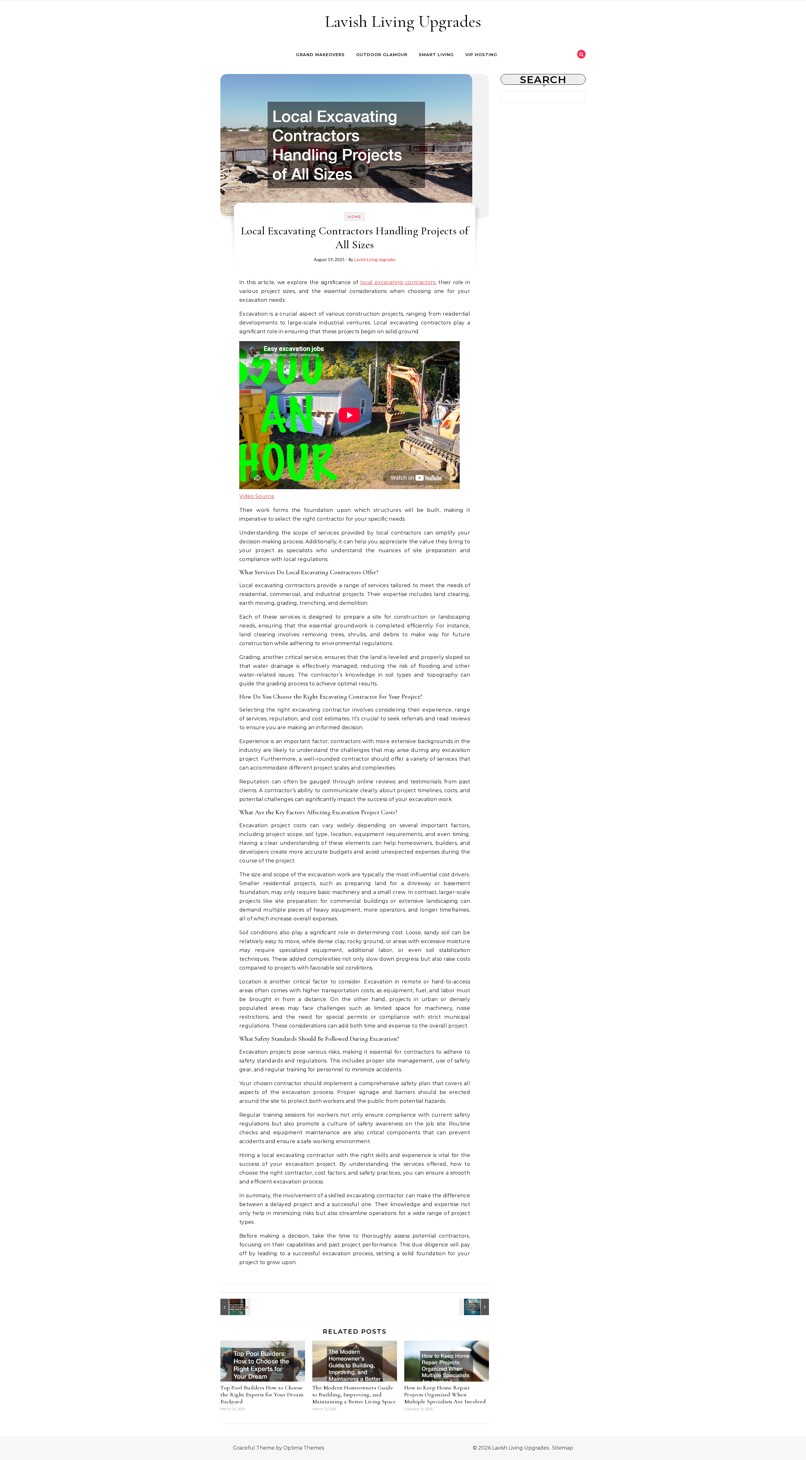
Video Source (256, 496)
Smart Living (436, 54)
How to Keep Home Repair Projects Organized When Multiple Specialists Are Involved (445, 1394)
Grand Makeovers (320, 54)
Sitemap (562, 1448)
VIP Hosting (481, 54)
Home (354, 217)
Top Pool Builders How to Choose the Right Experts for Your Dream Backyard (262, 1394)
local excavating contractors (397, 282)
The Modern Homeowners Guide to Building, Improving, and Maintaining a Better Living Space (354, 1394)
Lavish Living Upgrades (403, 21)
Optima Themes (303, 1448)
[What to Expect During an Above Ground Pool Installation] (475, 1307)
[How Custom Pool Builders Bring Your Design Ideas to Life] (234, 1307)
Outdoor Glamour (381, 54)
